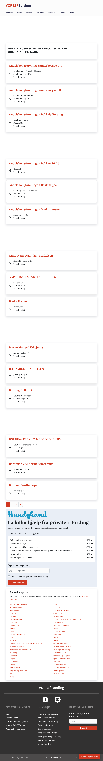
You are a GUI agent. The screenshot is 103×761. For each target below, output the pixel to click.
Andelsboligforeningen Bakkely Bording (36, 114)
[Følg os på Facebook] (45, 700)
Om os (8, 714)
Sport (63, 12)
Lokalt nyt (52, 12)
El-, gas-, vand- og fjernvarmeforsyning (67, 619)
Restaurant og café (60, 653)
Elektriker (13, 623)
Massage (13, 641)
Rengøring (13, 653)
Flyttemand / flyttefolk (61, 626)
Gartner (12, 632)
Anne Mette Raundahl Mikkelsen (31, 256)
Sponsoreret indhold (47, 740)
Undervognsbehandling (61, 668)
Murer (55, 641)
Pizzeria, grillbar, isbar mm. (63, 647)
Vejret (71, 12)
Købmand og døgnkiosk (18, 635)
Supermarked (14, 662)
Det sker (40, 12)
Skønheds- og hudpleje (61, 656)
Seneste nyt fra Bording (48, 714)
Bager (55, 604)
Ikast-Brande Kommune (48, 732)
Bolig (19, 12)
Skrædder (13, 656)
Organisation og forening (62, 644)
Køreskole (57, 635)
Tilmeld (83, 728)
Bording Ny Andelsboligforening (31, 464)
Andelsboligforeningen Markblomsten (35, 209)
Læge (11, 638)
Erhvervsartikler (45, 729)
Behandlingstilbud (16, 607)
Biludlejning (14, 610)
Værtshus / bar (58, 674)
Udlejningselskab (59, 665)
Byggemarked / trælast (61, 610)
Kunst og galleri (59, 632)
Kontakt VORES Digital (15, 725)
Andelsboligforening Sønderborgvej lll (35, 90)
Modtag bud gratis (17, 582)
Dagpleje (13, 616)
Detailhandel (58, 616)
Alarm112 (9, 12)
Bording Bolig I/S (20, 390)
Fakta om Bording (45, 725)
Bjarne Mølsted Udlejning (26, 347)
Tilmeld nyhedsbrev (89, 756)
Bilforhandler (58, 607)
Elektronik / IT (58, 623)
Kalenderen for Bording (48, 721)
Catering (13, 613)
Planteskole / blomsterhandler (20, 650)
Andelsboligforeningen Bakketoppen (34, 185)
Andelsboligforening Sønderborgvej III (35, 66)
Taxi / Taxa (56, 662)
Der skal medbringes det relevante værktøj (29, 576)
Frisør (55, 629)
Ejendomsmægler (16, 619)
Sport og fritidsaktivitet (61, 659)
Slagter (12, 659)
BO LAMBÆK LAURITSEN (26, 369)
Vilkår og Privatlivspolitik (17, 721)
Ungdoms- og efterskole (18, 671)
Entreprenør (14, 626)
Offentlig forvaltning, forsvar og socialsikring (26, 644)
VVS (11, 674)
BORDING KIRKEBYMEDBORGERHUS (35, 439)
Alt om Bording (44, 744)
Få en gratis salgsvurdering (50, 736)
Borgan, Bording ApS (23, 485)
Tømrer (12, 665)
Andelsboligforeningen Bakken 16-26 (34, 163)
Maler (55, 638)
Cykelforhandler (59, 613)
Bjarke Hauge (18, 301)
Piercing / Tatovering (17, 647)
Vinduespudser (58, 671)
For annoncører (12, 717)
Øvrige (12, 677)
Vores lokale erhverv (46, 717)
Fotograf (12, 629)
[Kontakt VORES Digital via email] (58, 700)
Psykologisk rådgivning (61, 650)
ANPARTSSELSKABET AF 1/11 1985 (32, 277)
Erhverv (29, 12)
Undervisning (15, 668)
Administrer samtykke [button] (15, 729)
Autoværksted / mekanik (18, 604)
